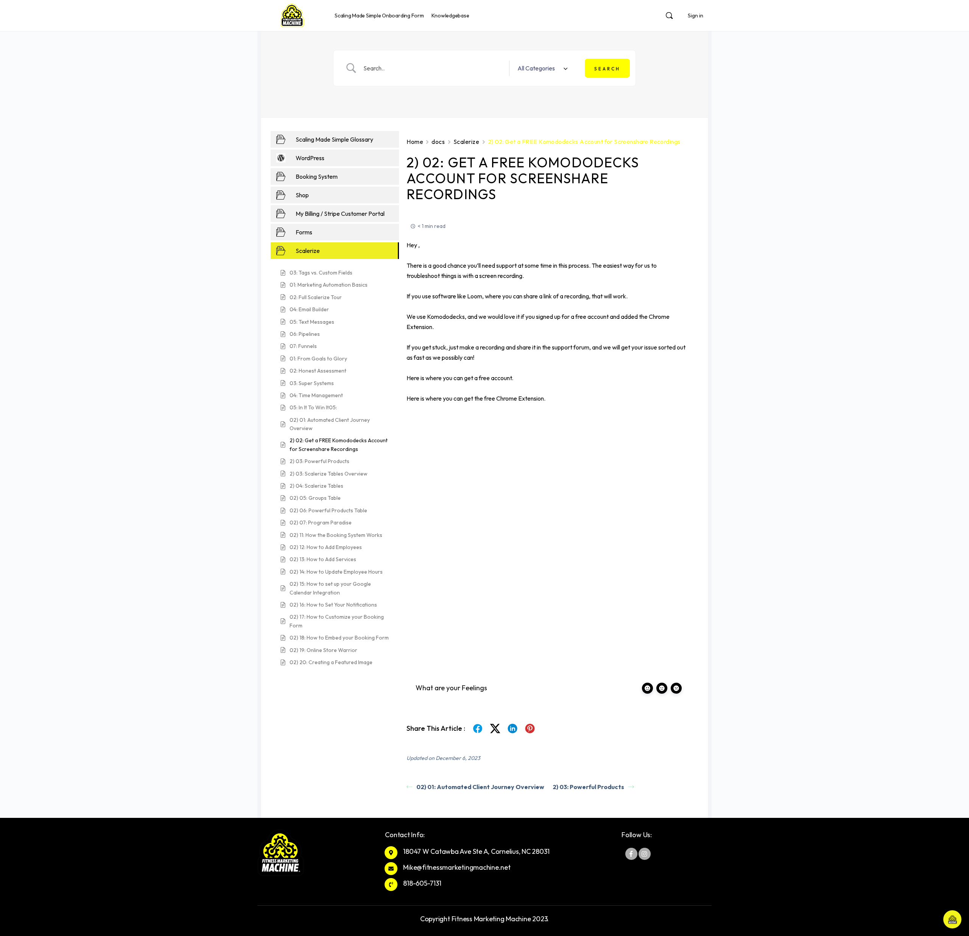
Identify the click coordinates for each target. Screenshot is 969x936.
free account (495, 378)
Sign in (695, 15)
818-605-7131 (422, 883)
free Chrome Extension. (514, 398)
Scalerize (466, 141)
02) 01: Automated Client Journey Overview (480, 787)
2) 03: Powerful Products (588, 787)
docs (438, 141)
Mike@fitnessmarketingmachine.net (456, 867)
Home (415, 141)
